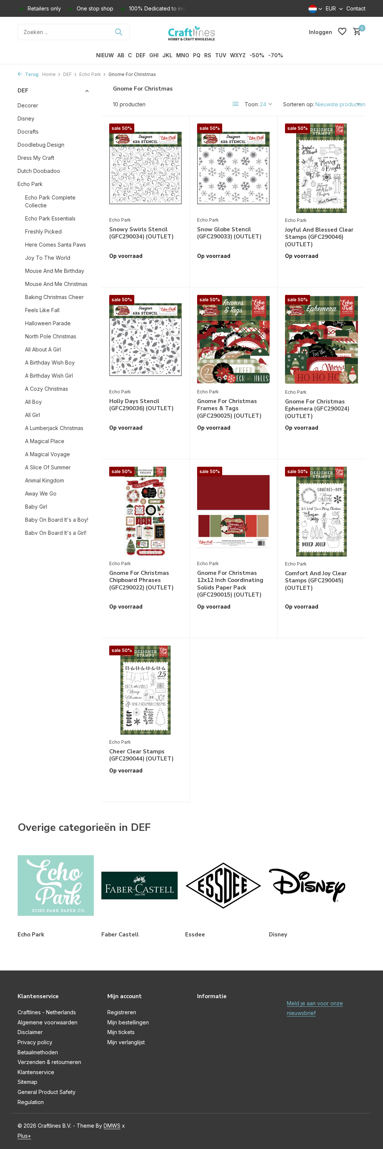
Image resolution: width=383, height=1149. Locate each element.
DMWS (112, 1125)
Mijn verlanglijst (126, 1042)
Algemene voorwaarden (47, 1022)
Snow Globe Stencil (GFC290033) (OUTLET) (229, 233)
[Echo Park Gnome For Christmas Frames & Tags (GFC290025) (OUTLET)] (233, 339)
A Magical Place (44, 441)
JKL (167, 55)
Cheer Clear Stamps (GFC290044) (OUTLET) (141, 755)
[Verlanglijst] (342, 31)
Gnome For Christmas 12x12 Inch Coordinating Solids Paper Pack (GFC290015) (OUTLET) (230, 584)
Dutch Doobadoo (39, 171)
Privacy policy (35, 1042)
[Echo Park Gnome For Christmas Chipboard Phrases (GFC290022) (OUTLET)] (145, 511)
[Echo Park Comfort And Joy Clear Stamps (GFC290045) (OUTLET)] (321, 511)
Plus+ (24, 1136)
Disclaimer (30, 1032)
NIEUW (105, 55)
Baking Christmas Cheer (54, 297)
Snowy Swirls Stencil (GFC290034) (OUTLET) (141, 233)
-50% (256, 55)
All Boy (33, 402)
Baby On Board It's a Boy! (56, 519)
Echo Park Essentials (50, 218)
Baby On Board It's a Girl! (55, 533)
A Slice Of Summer (48, 467)
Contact (355, 8)
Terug (31, 74)
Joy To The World (47, 258)
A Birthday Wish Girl (49, 375)
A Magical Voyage (47, 454)
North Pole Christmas (50, 336)
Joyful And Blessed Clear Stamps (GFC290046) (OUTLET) (319, 237)
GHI (154, 55)
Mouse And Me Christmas (56, 284)
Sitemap (27, 1082)
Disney (26, 118)
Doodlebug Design (41, 144)
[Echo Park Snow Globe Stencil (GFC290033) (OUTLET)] (233, 168)
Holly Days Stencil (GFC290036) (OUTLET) (141, 405)
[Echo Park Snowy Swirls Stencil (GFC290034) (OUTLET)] (145, 168)
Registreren (121, 1012)
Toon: (252, 104)
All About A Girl (43, 349)
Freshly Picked (43, 231)
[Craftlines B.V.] (191, 32)
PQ (196, 55)
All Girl (32, 415)
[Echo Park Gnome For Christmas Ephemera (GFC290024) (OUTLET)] (321, 339)
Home (49, 74)
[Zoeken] (118, 32)
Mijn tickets (121, 1032)
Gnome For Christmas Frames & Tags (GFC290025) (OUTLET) (229, 409)
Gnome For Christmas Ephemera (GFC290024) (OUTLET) (317, 409)
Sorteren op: (298, 104)
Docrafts (28, 131)
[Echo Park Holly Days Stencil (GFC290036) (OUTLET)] (145, 339)
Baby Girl (36, 506)
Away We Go (40, 493)
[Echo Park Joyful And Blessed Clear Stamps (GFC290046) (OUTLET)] (321, 168)
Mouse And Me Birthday (54, 271)
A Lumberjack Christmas (54, 428)
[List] (235, 104)
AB (120, 55)
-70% (275, 55)
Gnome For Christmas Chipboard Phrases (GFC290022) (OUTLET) (141, 580)
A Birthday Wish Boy (50, 362)
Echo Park (90, 74)
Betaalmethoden (38, 1052)
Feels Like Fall (42, 310)
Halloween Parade (48, 323)
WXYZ (238, 55)
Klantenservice (36, 1072)
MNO (182, 55)
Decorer (28, 105)
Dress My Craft (36, 158)
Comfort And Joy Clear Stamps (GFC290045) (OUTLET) (316, 581)
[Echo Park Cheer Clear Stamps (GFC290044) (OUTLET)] (145, 690)
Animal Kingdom (44, 480)
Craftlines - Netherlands (47, 1012)
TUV (220, 55)
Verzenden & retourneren (49, 1062)
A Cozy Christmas (46, 388)
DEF (140, 55)
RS (207, 55)
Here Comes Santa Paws (55, 244)
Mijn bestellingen (128, 1022)
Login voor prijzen (145, 271)
